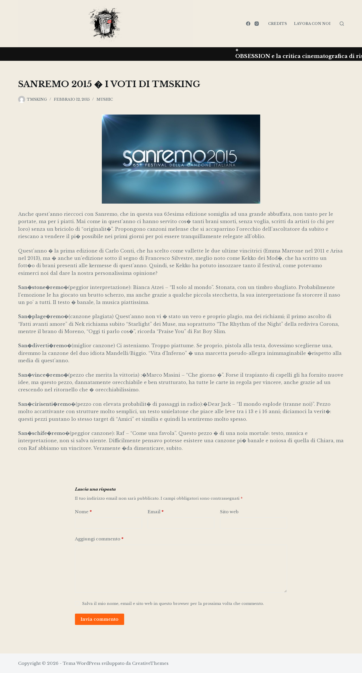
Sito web (229, 511)
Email (155, 511)
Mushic (104, 99)
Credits (277, 23)
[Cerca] (342, 23)
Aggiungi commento (99, 539)
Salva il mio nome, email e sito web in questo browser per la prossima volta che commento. (173, 603)
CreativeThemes (150, 663)
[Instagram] (257, 23)
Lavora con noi (312, 23)
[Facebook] (248, 23)
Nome (83, 511)
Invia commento (99, 619)
